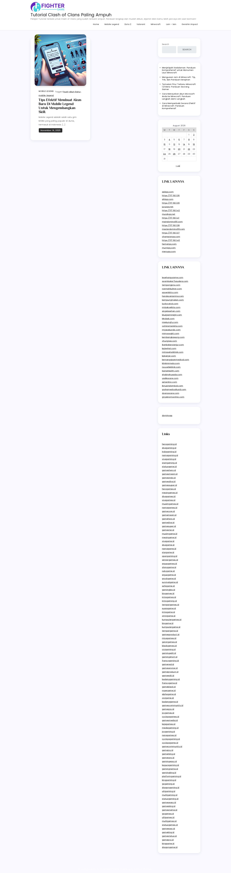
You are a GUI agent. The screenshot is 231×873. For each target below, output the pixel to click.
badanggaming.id (171, 679)
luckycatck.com (170, 303)
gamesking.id (168, 806)
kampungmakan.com (173, 300)
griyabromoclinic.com (173, 397)
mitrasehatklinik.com (172, 352)
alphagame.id (169, 694)
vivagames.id (168, 500)
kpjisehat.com (169, 348)
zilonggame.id (169, 567)
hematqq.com (169, 244)
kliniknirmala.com (171, 363)
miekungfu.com (170, 322)
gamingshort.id (169, 657)
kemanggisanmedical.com (175, 359)
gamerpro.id (168, 757)
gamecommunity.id (172, 746)
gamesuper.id (169, 526)
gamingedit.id (169, 653)
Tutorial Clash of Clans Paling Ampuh (71, 15)
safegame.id (168, 586)
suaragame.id (169, 608)
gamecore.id (168, 511)
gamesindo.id (169, 477)
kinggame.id (168, 843)
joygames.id (168, 713)
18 (169, 149)
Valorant (141, 24)
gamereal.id (168, 664)
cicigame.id (168, 698)
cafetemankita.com (172, 326)
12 (174, 144)
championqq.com (171, 236)
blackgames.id (169, 645)
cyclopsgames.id (170, 716)
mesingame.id (169, 537)
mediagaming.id (170, 728)
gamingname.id (170, 769)
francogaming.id (170, 660)
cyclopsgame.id (170, 742)
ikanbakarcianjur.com (173, 344)
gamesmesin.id (170, 474)
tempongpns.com (171, 285)
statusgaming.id (170, 798)
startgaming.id (169, 462)
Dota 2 (128, 24)
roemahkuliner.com (172, 288)
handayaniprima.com (173, 296)
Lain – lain (171, 24)
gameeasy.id (168, 828)
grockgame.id (169, 578)
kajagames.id (168, 724)
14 (184, 144)
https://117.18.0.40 (171, 240)
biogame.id (167, 623)
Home (96, 24)
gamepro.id (168, 839)
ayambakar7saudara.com (175, 281)
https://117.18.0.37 (171, 233)
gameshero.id (169, 470)
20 (179, 149)
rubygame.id (168, 571)
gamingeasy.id (169, 761)
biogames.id (168, 593)
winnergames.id (170, 560)
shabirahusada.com (172, 374)
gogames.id (168, 813)
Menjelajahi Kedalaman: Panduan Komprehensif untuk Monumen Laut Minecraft (179, 70)
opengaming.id (169, 556)
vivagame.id (168, 541)
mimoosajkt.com (170, 333)
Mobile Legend (112, 24)
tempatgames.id (170, 604)
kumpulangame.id (171, 627)
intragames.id (169, 597)
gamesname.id (169, 810)
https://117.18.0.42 (171, 210)
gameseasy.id (169, 802)
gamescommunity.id (172, 705)
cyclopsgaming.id (171, 739)
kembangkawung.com (173, 337)
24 (164, 154)
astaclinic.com (169, 382)
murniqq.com (169, 247)
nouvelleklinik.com (171, 367)
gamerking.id (168, 754)
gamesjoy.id (168, 709)
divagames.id (169, 496)
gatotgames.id (169, 642)
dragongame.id (170, 847)
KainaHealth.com (170, 371)
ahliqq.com (167, 199)
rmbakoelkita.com (171, 307)
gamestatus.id (169, 836)
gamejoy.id (167, 750)
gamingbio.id (168, 589)
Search (165, 44)
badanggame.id (170, 701)
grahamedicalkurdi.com (174, 389)
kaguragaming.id (170, 765)
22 (189, 149)
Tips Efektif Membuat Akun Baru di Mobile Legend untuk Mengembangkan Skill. (60, 106)
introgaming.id (169, 601)
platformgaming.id (171, 776)
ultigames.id (168, 817)
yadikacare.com (170, 378)
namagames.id (169, 507)
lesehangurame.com (172, 277)
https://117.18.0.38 (171, 225)
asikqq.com (168, 191)
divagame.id (168, 545)
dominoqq (167, 415)
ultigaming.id (168, 791)
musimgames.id (170, 504)
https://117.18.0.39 (171, 203)
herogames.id (169, 489)
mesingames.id (170, 492)
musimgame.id (169, 533)
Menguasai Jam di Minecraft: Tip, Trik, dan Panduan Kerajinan (179, 78)
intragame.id (168, 612)
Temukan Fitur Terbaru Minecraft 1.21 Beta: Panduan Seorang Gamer (179, 87)
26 (174, 154)
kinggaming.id (169, 780)
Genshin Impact (190, 24)
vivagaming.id (169, 459)
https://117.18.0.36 (171, 195)
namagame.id (169, 548)
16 (194, 144)
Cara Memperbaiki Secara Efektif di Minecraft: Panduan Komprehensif (179, 106)
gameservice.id (170, 668)
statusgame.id (169, 466)
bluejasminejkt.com (172, 315)
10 (164, 144)
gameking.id (168, 832)
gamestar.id (168, 530)
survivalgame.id (170, 582)
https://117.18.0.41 (170, 218)
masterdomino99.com (173, 229)
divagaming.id (169, 448)
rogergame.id (169, 690)
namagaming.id (170, 455)
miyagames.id (169, 638)
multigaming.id (169, 795)
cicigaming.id (169, 649)
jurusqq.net (168, 206)
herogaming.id (169, 444)
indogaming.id (169, 451)
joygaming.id (168, 731)
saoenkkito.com (170, 292)
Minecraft (156, 24)
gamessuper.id (169, 485)
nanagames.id (169, 735)
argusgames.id (169, 563)
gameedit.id (168, 675)
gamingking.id (169, 772)
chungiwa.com (169, 341)
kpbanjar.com (169, 356)
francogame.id (169, 683)
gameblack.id (169, 686)
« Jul (178, 165)
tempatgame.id (170, 630)
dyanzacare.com (170, 393)
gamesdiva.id (169, 481)
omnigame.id (169, 616)
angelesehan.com (171, 311)
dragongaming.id (170, 787)
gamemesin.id (169, 515)
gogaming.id (168, 783)
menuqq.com (169, 251)
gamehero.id (168, 518)
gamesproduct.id (171, 634)
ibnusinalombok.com (172, 385)
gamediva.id (168, 522)
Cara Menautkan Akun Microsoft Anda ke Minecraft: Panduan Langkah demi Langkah (178, 96)
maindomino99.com (172, 221)
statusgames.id (170, 825)
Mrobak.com (168, 318)
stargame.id (168, 552)
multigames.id (169, 821)
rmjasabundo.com (171, 329)
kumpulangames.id (171, 619)
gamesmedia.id (170, 720)
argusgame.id (169, 574)
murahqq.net (168, 214)
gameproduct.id (170, 672)
